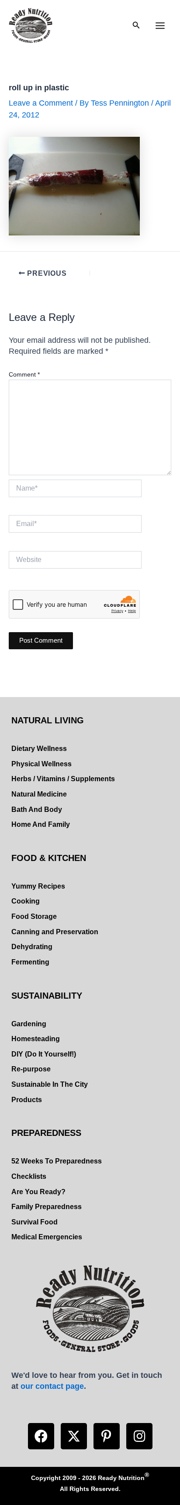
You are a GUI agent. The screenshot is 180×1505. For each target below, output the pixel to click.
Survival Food (34, 1222)
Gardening (28, 1024)
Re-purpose (31, 1069)
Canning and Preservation (54, 932)
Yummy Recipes (38, 886)
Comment (24, 374)
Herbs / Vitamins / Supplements (63, 779)
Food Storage (34, 916)
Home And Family (40, 824)
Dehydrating (31, 946)
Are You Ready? (38, 1191)
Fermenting (30, 962)
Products (26, 1099)
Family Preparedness (46, 1206)
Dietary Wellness (39, 748)
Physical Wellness (41, 764)
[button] (41, 1436)
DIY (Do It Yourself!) (43, 1054)
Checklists (28, 1176)
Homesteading (35, 1038)
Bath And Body (36, 809)
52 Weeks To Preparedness (56, 1161)
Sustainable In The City (49, 1084)
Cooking (25, 901)
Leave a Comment (41, 102)
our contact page (52, 1386)
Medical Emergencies (46, 1237)
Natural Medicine (39, 794)
